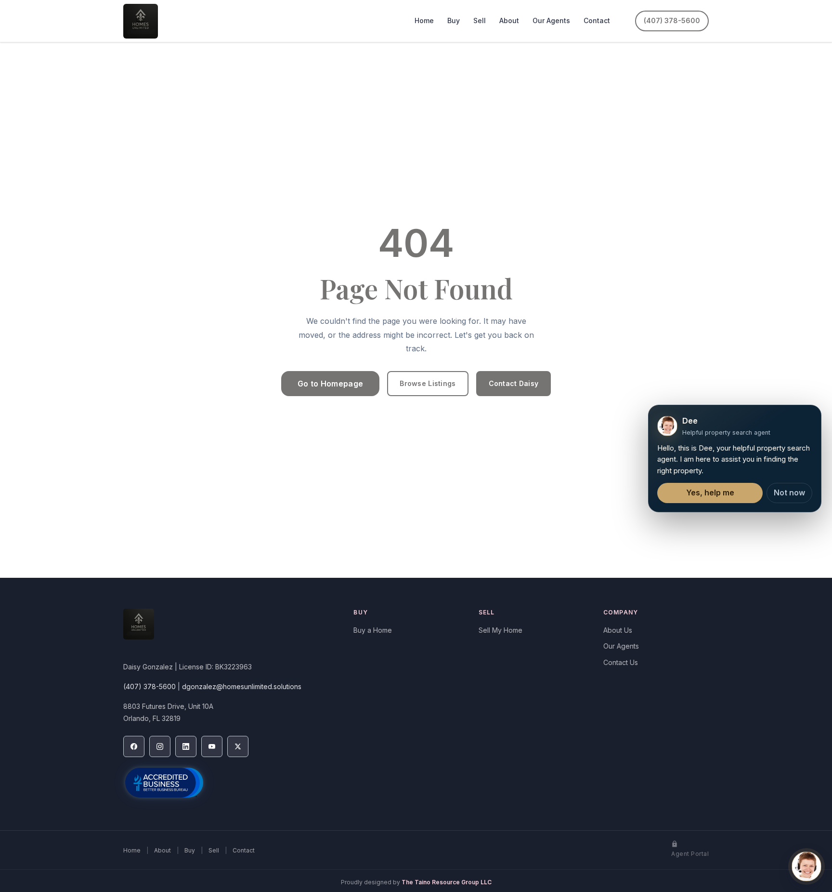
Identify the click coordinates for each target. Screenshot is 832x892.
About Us (617, 630)
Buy (453, 20)
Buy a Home (372, 630)
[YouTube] (211, 746)
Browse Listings (427, 383)
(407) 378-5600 (672, 20)
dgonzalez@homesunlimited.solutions (241, 686)
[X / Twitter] (237, 746)
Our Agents (551, 20)
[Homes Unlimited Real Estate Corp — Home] (140, 21)
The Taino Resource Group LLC (447, 882)
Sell (479, 20)
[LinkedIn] (185, 746)
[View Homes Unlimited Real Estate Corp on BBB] (164, 782)
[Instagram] (159, 746)
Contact (597, 20)
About (509, 20)
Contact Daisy (514, 383)
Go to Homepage (330, 383)
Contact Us (620, 662)
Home (424, 20)
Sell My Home (500, 630)
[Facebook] (133, 746)
